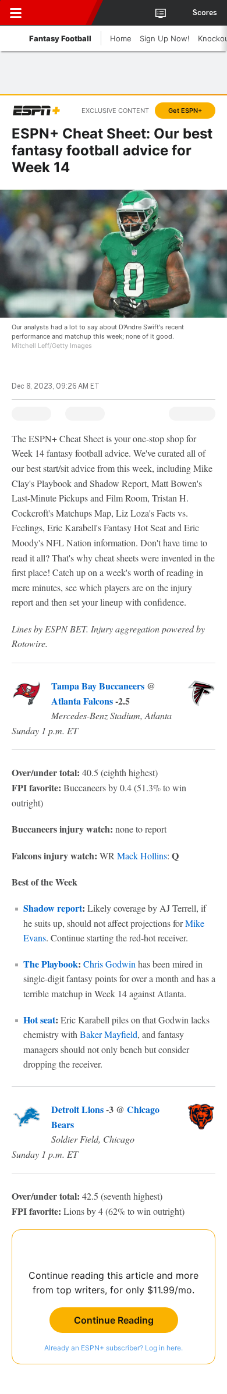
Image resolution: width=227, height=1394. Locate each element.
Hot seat (39, 1019)
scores (205, 13)
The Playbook (50, 963)
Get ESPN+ (185, 110)
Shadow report (52, 908)
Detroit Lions (77, 1109)
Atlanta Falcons (82, 700)
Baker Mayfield (108, 1034)
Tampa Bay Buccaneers (97, 685)
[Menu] (15, 13)
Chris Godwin (109, 964)
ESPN (62, 13)
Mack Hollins (142, 855)
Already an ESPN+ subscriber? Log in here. (113, 1347)
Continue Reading (114, 1320)
